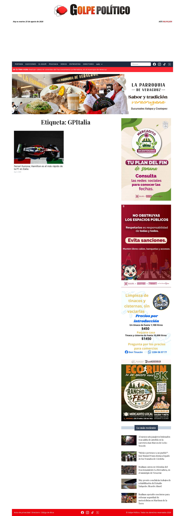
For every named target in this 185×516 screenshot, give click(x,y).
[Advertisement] (92, 41)
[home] (92, 9)
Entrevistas (75, 64)
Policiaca (53, 64)
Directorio (88, 64)
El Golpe (42, 64)
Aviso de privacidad (22, 512)
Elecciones (30, 64)
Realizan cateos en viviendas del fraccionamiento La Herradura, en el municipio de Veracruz (60, 69)
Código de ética (47, 512)
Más (98, 64)
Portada (19, 64)
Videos (64, 64)
